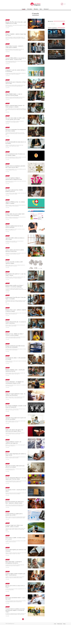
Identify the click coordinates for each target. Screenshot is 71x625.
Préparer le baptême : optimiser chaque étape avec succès (16, 34)
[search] (62, 4)
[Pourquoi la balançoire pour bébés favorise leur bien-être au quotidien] (36, 347)
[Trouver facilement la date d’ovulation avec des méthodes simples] (36, 156)
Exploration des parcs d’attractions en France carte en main (16, 82)
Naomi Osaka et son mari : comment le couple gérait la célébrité (14, 46)
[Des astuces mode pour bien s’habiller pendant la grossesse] (36, 192)
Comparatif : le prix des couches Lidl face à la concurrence (15, 70)
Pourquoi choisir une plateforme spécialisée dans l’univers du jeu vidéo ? (15, 166)
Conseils (7, 103)
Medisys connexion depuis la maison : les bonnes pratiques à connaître (15, 106)
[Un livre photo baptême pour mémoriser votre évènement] (36, 551)
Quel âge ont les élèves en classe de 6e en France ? (15, 586)
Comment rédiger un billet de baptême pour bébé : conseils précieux (15, 574)
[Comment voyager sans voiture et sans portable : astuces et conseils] (36, 527)
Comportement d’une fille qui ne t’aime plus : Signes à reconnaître (16, 298)
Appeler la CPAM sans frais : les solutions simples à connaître (15, 202)
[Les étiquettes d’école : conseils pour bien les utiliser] (36, 491)
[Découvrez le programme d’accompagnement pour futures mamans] (36, 132)
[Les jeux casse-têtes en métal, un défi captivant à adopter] (36, 264)
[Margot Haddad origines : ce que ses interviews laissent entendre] (36, 96)
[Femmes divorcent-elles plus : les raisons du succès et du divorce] (36, 324)
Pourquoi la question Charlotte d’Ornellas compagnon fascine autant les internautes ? (55, 35)
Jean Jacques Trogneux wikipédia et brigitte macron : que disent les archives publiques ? (56, 56)
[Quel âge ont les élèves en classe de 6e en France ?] (36, 587)
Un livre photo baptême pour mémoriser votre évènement (16, 550)
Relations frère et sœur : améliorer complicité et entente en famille (16, 310)
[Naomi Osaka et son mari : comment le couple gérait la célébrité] (36, 48)
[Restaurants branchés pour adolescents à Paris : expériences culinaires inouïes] (36, 503)
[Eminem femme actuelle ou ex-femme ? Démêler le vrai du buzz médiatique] (36, 288)
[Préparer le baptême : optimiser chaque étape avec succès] (36, 36)
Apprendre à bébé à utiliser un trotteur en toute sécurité (15, 238)
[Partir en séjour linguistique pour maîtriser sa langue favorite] (36, 455)
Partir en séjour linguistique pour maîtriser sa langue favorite (16, 454)
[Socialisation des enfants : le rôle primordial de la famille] (36, 359)
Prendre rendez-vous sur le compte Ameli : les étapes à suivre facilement (15, 214)
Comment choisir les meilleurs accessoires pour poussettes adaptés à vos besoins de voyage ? (15, 610)
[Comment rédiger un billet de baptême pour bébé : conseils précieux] (36, 575)
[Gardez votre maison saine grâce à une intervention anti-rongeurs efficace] (36, 431)
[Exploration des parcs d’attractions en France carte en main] (36, 84)
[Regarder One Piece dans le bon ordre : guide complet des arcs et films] (36, 24)
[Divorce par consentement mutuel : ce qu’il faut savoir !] (36, 599)
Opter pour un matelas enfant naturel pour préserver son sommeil (15, 466)
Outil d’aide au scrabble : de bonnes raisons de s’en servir (15, 538)
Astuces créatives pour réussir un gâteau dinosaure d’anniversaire (15, 250)
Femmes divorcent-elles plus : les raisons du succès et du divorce (16, 322)
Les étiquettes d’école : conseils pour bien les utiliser (16, 490)
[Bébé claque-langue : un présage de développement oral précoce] (36, 563)
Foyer (50, 33)
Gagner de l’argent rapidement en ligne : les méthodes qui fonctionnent (15, 394)
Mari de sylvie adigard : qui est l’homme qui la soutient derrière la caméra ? (56, 46)
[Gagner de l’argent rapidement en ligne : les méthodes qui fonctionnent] (36, 395)
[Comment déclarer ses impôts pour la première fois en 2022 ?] (36, 515)
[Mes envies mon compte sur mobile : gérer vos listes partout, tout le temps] (36, 120)
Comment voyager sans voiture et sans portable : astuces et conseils (14, 525)
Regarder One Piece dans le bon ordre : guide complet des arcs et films (16, 22)
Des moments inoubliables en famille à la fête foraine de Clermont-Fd (16, 406)
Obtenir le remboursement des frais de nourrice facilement (14, 226)
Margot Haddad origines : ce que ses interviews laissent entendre (14, 94)
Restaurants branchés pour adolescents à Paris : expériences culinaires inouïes (15, 502)
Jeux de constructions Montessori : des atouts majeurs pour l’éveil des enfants (16, 478)
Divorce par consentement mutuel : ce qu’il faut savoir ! (15, 598)
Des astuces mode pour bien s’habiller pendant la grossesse (14, 190)
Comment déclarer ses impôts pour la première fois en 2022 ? (14, 514)
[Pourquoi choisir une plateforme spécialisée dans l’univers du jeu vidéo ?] (36, 168)
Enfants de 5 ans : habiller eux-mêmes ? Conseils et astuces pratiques (15, 334)
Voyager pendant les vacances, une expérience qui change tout (13, 442)
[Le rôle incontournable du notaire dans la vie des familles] (36, 144)
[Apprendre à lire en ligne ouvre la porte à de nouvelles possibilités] (36, 419)
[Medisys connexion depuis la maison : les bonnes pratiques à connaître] (36, 108)
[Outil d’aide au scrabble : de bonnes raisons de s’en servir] (36, 539)
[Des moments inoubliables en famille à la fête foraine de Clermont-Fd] (36, 407)
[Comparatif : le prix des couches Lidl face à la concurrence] (36, 72)
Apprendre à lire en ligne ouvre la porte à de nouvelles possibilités (16, 418)
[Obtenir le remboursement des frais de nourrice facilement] (36, 228)
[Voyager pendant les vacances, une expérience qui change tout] (36, 443)
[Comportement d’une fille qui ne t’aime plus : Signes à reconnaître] (36, 300)
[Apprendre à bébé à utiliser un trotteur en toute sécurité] (36, 240)
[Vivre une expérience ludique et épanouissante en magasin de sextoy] (36, 180)
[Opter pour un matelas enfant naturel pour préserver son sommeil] (36, 467)
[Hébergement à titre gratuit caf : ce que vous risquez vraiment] (36, 276)
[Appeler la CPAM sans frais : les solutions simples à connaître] (36, 204)
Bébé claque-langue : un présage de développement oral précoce (14, 562)
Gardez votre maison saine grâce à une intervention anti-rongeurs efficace (14, 430)
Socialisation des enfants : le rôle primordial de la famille (16, 358)
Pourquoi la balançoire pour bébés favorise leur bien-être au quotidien (15, 346)
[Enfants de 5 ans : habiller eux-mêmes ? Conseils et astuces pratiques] (36, 336)
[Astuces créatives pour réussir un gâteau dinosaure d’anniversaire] (36, 252)
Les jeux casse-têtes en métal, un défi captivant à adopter (14, 262)
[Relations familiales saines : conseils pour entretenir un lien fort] (36, 371)
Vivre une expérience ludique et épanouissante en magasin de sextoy (14, 178)
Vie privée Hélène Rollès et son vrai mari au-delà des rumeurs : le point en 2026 (16, 58)
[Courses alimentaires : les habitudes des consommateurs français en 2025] (36, 383)
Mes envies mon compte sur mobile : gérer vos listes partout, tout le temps (15, 118)
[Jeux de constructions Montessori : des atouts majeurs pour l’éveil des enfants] (36, 479)
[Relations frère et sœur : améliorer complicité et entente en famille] (36, 312)
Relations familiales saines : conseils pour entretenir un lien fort (15, 370)
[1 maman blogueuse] (35, 4)
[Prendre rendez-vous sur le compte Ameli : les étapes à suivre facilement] (36, 216)
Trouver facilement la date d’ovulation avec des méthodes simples (15, 154)
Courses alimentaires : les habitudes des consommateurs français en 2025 (15, 382)
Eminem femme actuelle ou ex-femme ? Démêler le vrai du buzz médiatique (14, 286)
